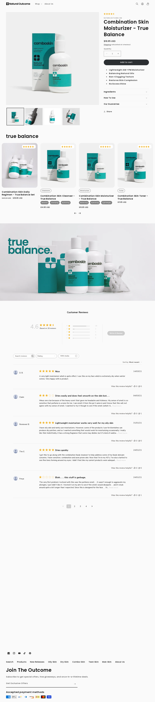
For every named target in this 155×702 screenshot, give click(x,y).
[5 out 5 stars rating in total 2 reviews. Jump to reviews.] (29, 146)
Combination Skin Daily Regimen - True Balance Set (18, 193)
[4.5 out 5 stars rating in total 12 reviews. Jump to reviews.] (67, 146)
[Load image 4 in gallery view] (71, 116)
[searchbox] (21, 356)
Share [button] (109, 111)
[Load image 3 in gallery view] (52, 116)
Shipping (107, 45)
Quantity (107, 49)
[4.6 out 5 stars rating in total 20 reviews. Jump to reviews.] (110, 13)
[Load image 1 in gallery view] (15, 116)
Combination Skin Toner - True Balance (133, 197)
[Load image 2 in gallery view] (34, 116)
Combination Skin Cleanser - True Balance (57, 197)
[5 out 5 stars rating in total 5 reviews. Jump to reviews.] (144, 146)
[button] (38, 3)
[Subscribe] (74, 684)
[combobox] (46, 356)
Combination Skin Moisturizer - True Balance (96, 197)
